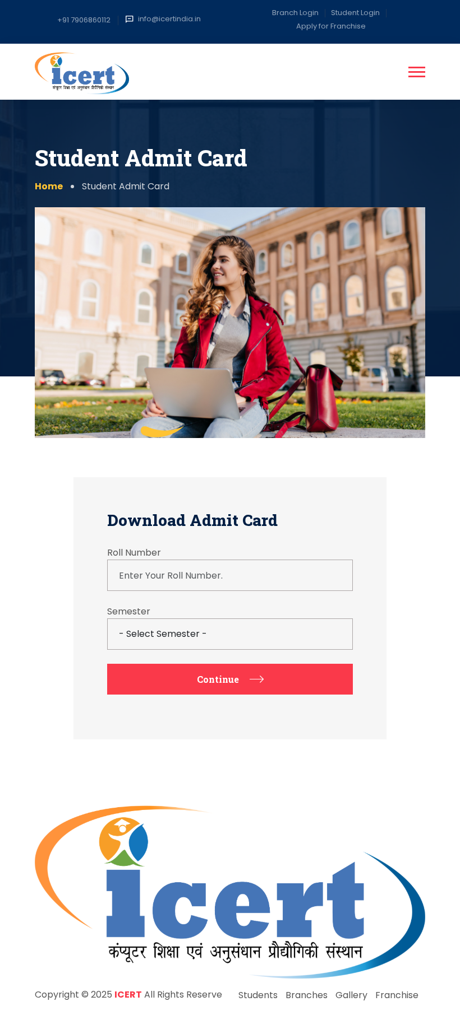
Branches (307, 995)
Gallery (351, 995)
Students (258, 995)
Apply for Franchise (331, 26)
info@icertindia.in (169, 18)
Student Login (355, 12)
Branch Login (295, 12)
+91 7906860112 (84, 20)
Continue (218, 679)
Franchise (396, 995)
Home (49, 186)
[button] (416, 72)
